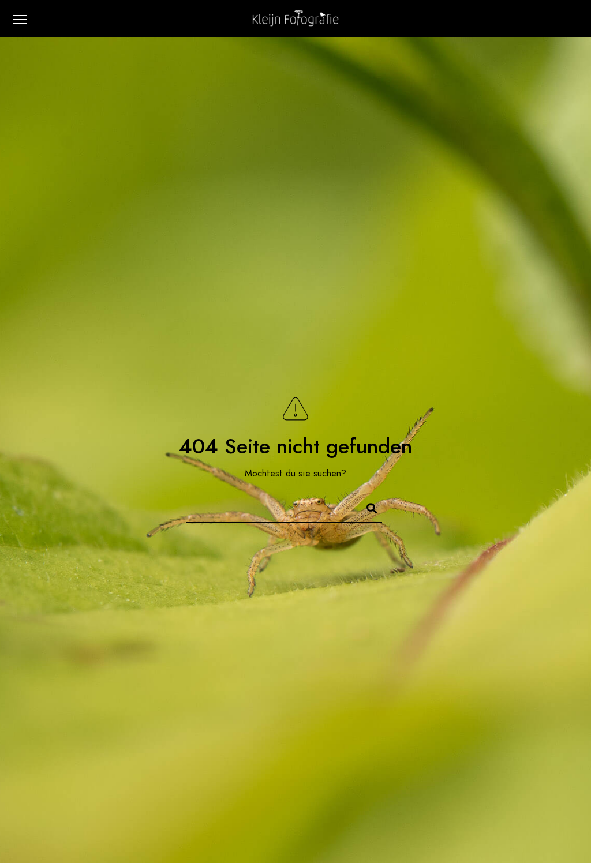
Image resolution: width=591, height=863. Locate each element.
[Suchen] (366, 506)
